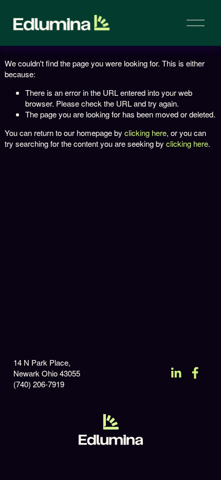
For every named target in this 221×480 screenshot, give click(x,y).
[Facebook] (195, 373)
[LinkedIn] (176, 373)
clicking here (145, 132)
